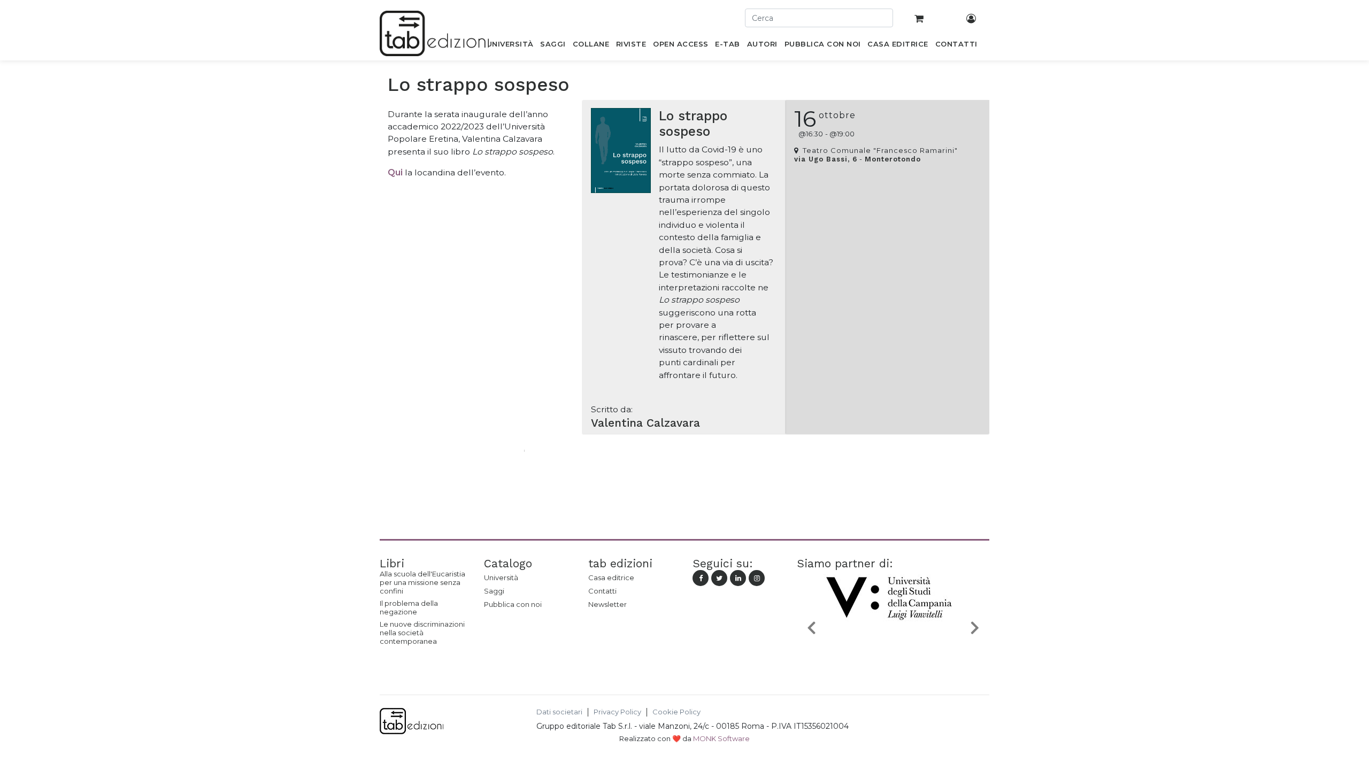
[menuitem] (510, 46)
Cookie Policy (676, 712)
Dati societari (559, 712)
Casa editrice (611, 577)
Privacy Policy (617, 712)
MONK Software (721, 738)
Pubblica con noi (513, 604)
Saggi (494, 591)
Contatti (602, 591)
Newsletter (607, 604)
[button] (811, 627)
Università (501, 577)
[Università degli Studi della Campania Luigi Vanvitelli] (893, 652)
